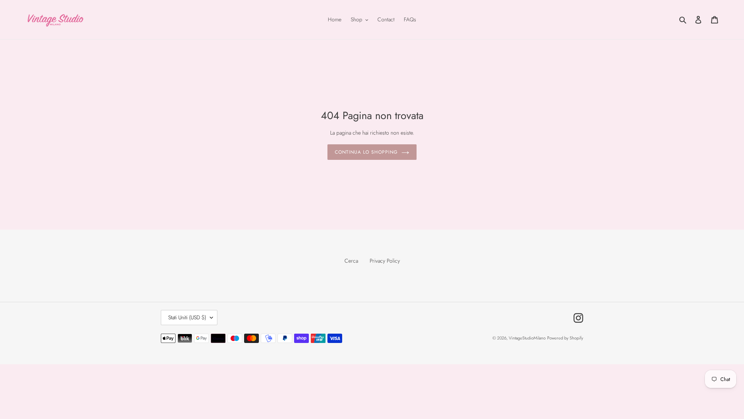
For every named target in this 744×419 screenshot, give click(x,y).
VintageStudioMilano (527, 338)
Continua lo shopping (366, 152)
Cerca (351, 261)
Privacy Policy (385, 261)
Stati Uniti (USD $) (187, 317)
